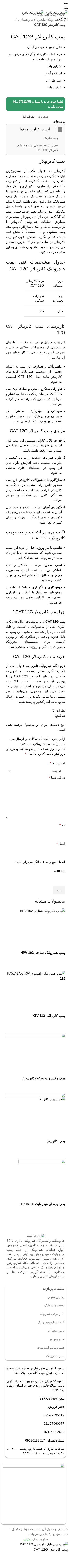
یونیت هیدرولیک (54, 1305)
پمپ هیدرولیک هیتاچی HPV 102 (43, 953)
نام (62, 825)
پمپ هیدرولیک (46, 14)
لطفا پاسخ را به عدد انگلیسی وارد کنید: (40, 862)
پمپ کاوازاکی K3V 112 (48, 1015)
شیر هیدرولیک (55, 1356)
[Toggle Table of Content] (56, 129)
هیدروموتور (57, 1339)
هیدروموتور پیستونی (35, 1254)
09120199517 (35, 1440)
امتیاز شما (57, 763)
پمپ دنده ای (23, 247)
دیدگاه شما (57, 777)
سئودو (27, 1539)
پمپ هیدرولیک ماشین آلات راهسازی (41, 19)
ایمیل (60, 843)
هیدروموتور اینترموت (50, 1347)
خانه (62, 14)
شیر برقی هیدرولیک (51, 1314)
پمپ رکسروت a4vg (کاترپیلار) (44, 1078)
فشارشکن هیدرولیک (51, 1322)
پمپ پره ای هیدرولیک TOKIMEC (42, 1204)
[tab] (43, 117)
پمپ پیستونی (56, 231)
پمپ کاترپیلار (50, 137)
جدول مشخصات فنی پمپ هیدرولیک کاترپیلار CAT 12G (37, 148)
